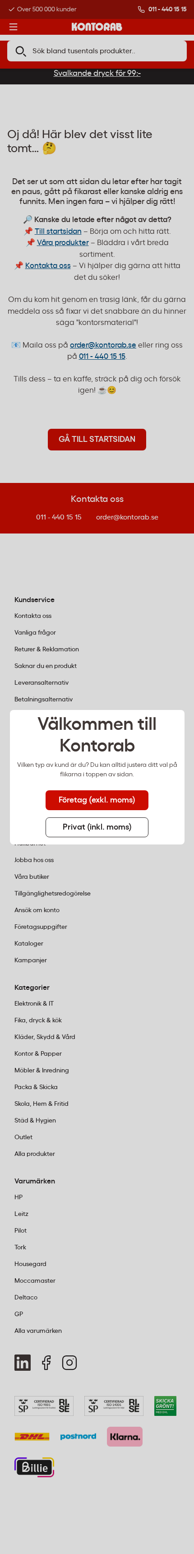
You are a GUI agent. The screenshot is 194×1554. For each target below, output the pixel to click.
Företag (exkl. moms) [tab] (97, 800)
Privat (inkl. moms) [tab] (97, 827)
